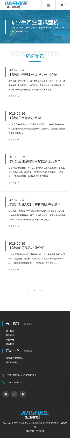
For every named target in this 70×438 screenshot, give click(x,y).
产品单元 (10, 340)
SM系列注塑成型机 (14, 358)
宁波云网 (40, 431)
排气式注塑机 (12, 362)
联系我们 (10, 344)
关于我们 (10, 331)
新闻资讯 (10, 335)
